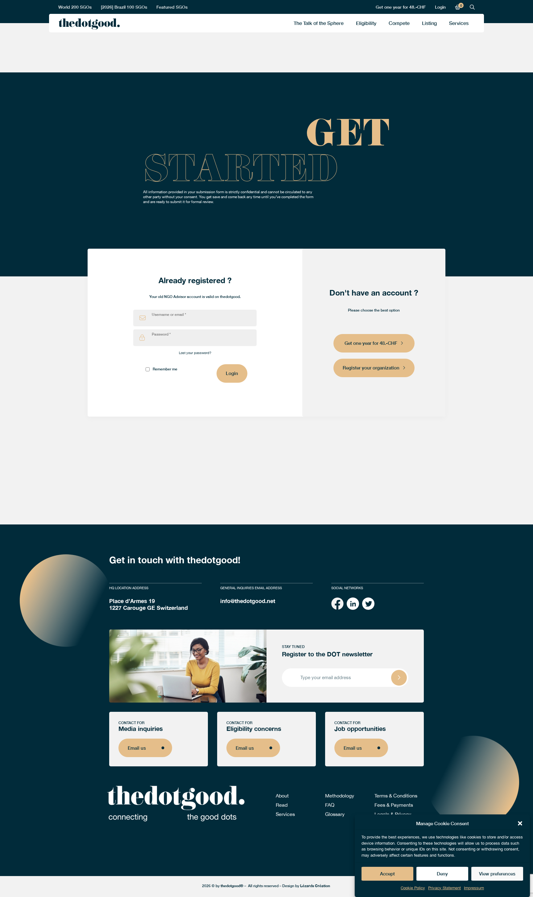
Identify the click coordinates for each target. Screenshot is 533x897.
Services (459, 23)
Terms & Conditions (395, 795)
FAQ (329, 805)
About (282, 795)
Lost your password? (195, 353)
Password (161, 334)
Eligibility (366, 23)
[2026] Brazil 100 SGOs (124, 7)
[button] (520, 823)
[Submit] (399, 678)
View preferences (497, 874)
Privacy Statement (444, 888)
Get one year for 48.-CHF (401, 7)
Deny (442, 874)
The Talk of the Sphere (319, 23)
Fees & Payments (393, 805)
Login (440, 7)
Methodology (339, 795)
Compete (399, 23)
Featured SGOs (172, 7)
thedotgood (87, 24)
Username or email (169, 314)
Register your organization (371, 367)
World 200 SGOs (75, 7)
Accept (387, 874)
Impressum (474, 888)
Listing (429, 23)
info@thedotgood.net (247, 600)
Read (281, 805)
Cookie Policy (413, 888)
